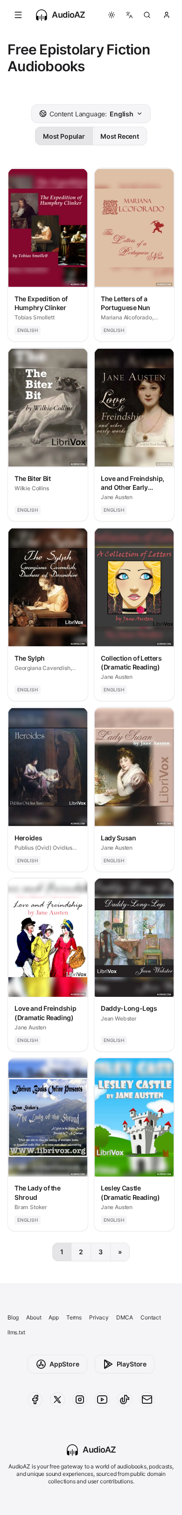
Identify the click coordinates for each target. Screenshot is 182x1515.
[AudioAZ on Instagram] (79, 1399)
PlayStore (132, 1364)
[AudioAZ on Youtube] (102, 1399)
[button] (18, 15)
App (53, 1317)
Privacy (99, 1317)
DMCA (124, 1317)
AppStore (64, 1364)
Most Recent (119, 136)
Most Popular (64, 136)
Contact (150, 1317)
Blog (13, 1317)
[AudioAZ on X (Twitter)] (57, 1399)
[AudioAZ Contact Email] (147, 1399)
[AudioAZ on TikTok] (124, 1399)
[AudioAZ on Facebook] (35, 1399)
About (33, 1317)
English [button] (91, 114)
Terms (74, 1317)
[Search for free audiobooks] (147, 14)
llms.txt (16, 1332)
